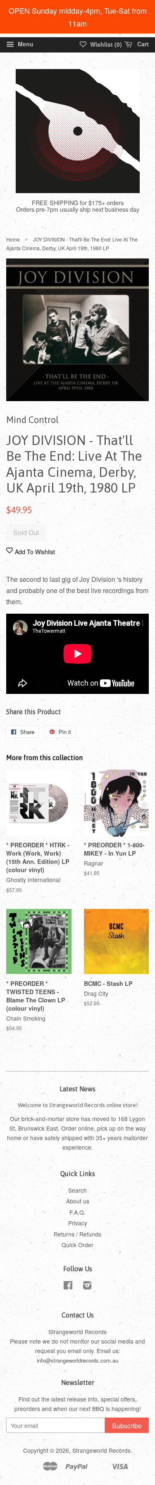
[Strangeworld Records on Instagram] (87, 1286)
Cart (142, 44)
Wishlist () (105, 44)
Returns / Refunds (77, 1234)
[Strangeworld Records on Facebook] (68, 1286)
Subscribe (127, 1425)
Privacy (77, 1223)
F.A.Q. (77, 1212)
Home (13, 239)
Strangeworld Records (101, 1450)
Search (77, 1190)
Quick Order (77, 1245)
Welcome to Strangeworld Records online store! (78, 1105)
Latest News (77, 1089)
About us (77, 1201)
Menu (24, 44)
